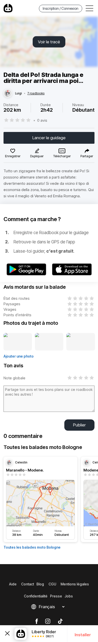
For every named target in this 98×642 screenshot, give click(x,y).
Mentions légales (75, 584)
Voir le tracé (49, 41)
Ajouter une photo (19, 356)
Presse (56, 596)
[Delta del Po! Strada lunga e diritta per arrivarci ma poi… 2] (49, 342)
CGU (52, 584)
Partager (86, 156)
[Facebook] (36, 621)
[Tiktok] (60, 621)
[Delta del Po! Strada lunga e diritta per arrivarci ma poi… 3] (80, 342)
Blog (40, 584)
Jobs (69, 596)
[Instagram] (48, 621)
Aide (13, 584)
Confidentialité (35, 596)
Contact (27, 584)
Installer (83, 634)
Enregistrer (12, 156)
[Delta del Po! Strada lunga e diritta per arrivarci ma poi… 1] (18, 342)
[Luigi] (8, 93)
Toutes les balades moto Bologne (32, 547)
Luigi (18, 93)
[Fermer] (7, 633)
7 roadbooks (35, 93)
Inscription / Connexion (60, 8)
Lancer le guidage (49, 137)
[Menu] (89, 8)
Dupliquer (36, 156)
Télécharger (62, 156)
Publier (79, 424)
